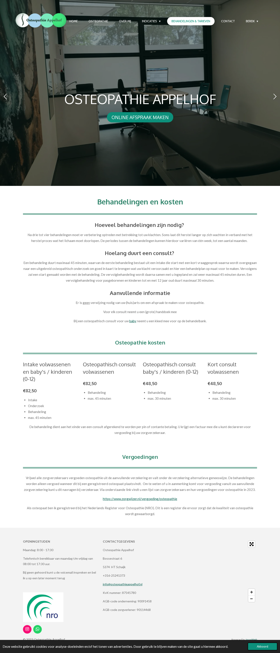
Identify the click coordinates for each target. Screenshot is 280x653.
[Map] (219, 571)
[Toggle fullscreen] (251, 544)
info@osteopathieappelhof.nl (122, 584)
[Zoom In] (251, 592)
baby (132, 321)
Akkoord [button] (262, 646)
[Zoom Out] (251, 598)
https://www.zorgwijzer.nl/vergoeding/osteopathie (140, 499)
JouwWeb (251, 639)
